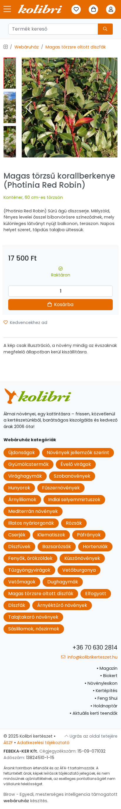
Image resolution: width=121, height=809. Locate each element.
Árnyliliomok (22, 499)
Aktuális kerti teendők (93, 713)
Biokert (108, 676)
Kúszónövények (82, 558)
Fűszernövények (61, 487)
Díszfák (16, 605)
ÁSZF (8, 743)
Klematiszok (51, 534)
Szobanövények (72, 476)
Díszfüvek (19, 546)
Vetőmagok (22, 581)
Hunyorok (19, 487)
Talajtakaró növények (33, 617)
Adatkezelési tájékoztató (43, 743)
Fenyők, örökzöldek (30, 558)
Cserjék (17, 534)
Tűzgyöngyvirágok (29, 570)
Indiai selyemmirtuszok (74, 499)
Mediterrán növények (33, 511)
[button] (111, 107)
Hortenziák (95, 546)
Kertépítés (105, 691)
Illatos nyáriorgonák (31, 523)
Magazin (107, 668)
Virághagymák (25, 476)
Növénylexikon (101, 683)
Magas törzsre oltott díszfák (76, 47)
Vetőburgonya (79, 570)
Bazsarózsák (56, 546)
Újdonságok (21, 452)
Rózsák (74, 523)
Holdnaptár (103, 706)
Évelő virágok (75, 464)
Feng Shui (106, 698)
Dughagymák (62, 581)
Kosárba (63, 304)
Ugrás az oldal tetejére (92, 736)
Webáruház (26, 47)
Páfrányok (89, 534)
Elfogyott (95, 593)
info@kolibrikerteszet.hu (91, 657)
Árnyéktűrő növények (62, 605)
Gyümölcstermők (28, 464)
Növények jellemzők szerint (78, 452)
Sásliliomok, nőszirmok (33, 628)
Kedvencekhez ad (28, 322)
